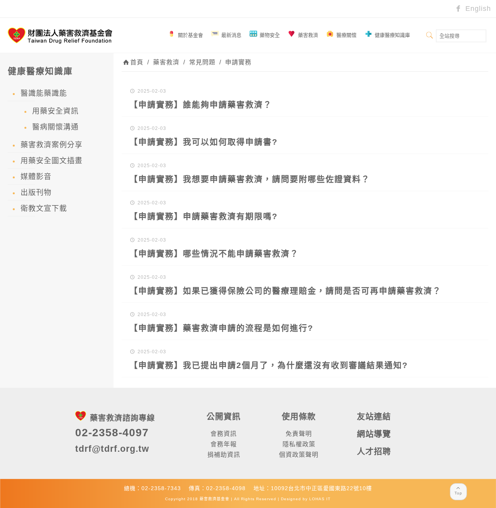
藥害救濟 (166, 62)
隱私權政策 (298, 444)
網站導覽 (374, 433)
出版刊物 (36, 192)
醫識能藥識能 (44, 93)
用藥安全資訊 (55, 111)
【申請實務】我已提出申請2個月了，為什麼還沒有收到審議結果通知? (268, 365)
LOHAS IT (320, 499)
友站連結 (374, 416)
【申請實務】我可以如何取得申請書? (203, 141)
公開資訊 (224, 416)
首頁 (136, 62)
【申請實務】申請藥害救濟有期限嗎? (203, 216)
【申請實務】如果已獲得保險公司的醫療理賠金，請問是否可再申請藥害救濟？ (285, 290)
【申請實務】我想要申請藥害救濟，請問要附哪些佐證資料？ (249, 179)
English (477, 8)
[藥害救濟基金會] (60, 35)
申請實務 (238, 62)
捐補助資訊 (223, 454)
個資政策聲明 (299, 454)
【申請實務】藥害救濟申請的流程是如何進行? (221, 327)
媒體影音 (36, 177)
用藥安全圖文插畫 (52, 161)
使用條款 (299, 416)
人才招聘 (374, 451)
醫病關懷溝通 (55, 127)
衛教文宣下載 (44, 208)
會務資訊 (223, 433)
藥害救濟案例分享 (52, 145)
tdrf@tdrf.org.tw (112, 449)
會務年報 (223, 444)
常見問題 (202, 62)
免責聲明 (299, 433)
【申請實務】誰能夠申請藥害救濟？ (200, 104)
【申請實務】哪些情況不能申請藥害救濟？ (214, 253)
